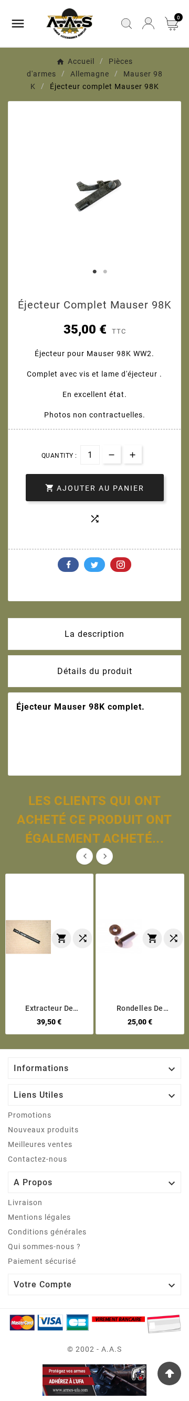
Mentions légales (39, 1217)
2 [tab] (105, 272)
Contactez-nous (37, 1159)
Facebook (68, 564)
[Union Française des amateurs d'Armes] (94, 1379)
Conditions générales (47, 1232)
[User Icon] (148, 23)
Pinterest (120, 564)
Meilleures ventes (40, 1144)
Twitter (94, 564)
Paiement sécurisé (42, 1261)
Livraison (25, 1202)
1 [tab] (94, 272)
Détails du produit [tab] (94, 671)
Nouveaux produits (43, 1130)
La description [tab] (94, 634)
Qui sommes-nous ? (44, 1246)
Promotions (29, 1115)
